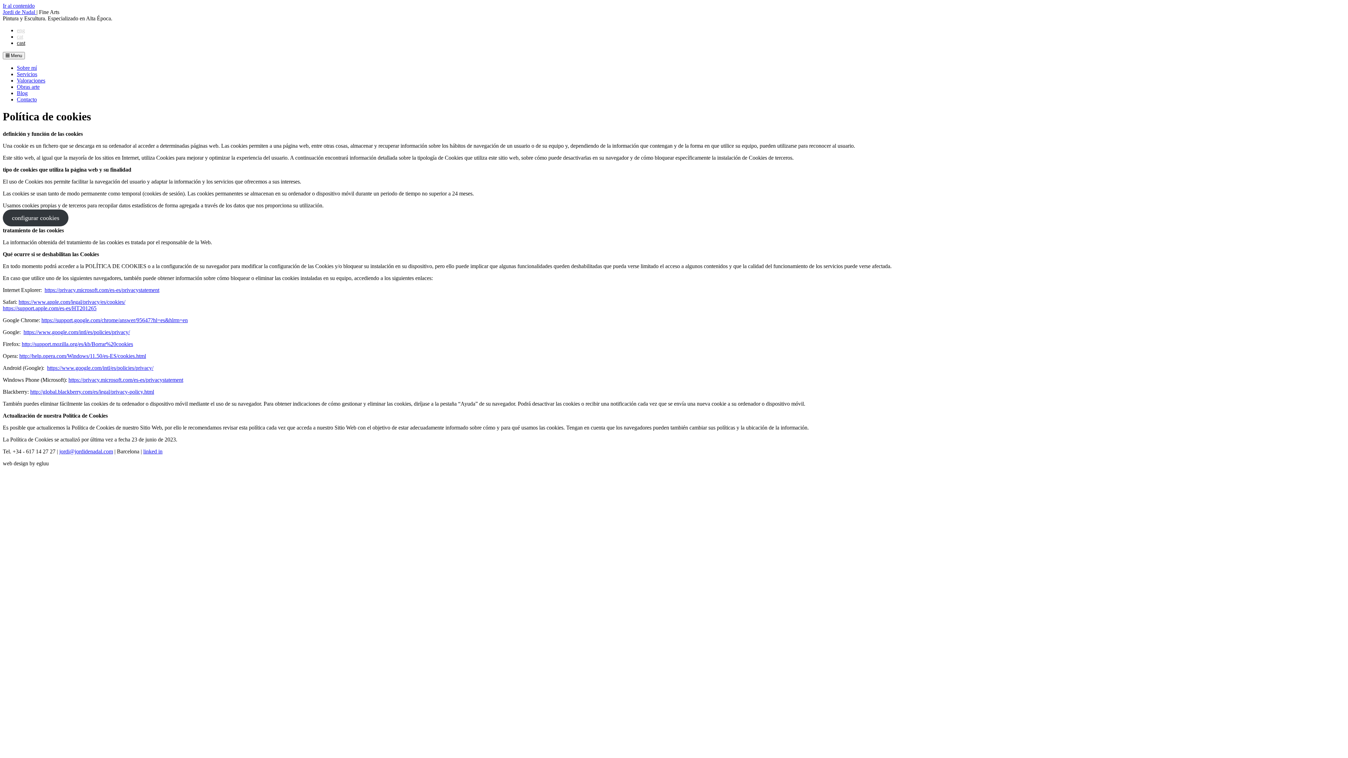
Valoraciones (31, 81)
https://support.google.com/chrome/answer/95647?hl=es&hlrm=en (114, 320)
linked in (153, 451)
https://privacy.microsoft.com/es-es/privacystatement (102, 290)
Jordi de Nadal (20, 12)
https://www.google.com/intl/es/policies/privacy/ (77, 332)
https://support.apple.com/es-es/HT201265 (50, 308)
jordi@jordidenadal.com (86, 451)
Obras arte (28, 87)
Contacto (27, 99)
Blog (22, 93)
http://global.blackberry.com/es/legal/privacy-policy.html (92, 392)
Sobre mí (27, 68)
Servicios (27, 74)
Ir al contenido (19, 6)
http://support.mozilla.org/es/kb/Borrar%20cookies (77, 344)
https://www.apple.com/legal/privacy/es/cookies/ (72, 302)
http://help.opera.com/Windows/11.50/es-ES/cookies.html (82, 356)
